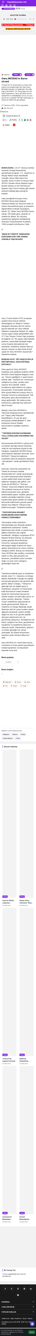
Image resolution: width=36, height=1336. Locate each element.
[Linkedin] (30, 1288)
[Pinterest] (24, 1288)
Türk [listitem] (18, 738)
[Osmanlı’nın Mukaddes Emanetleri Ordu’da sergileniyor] (9, 1144)
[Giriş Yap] (10, 5)
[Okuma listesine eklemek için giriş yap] (14, 125)
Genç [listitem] (23, 734)
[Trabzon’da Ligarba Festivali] (9, 986)
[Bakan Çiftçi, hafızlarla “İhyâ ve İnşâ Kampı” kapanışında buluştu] (27, 827)
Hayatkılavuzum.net (16, 2)
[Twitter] (11, 1288)
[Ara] (2, 5)
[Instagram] (18, 1288)
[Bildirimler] (14, 5)
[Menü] (4, 2)
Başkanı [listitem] (6, 734)
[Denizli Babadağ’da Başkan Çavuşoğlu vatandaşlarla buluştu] (27, 1144)
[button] (6, 5)
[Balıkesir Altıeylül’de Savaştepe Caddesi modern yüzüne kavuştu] (27, 986)
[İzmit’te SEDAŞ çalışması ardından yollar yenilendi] (9, 827)
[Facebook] (5, 1288)
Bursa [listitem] (14, 734)
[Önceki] (17, 9)
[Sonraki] (19, 9)
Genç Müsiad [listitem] (7, 738)
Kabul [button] (31, 1332)
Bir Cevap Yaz (10, 1270)
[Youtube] (18, 1295)
